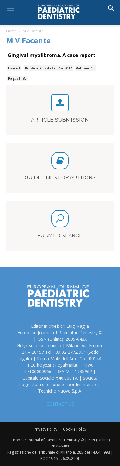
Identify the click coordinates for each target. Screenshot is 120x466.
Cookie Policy (74, 429)
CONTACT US (60, 404)
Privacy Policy (45, 429)
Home (11, 31)
